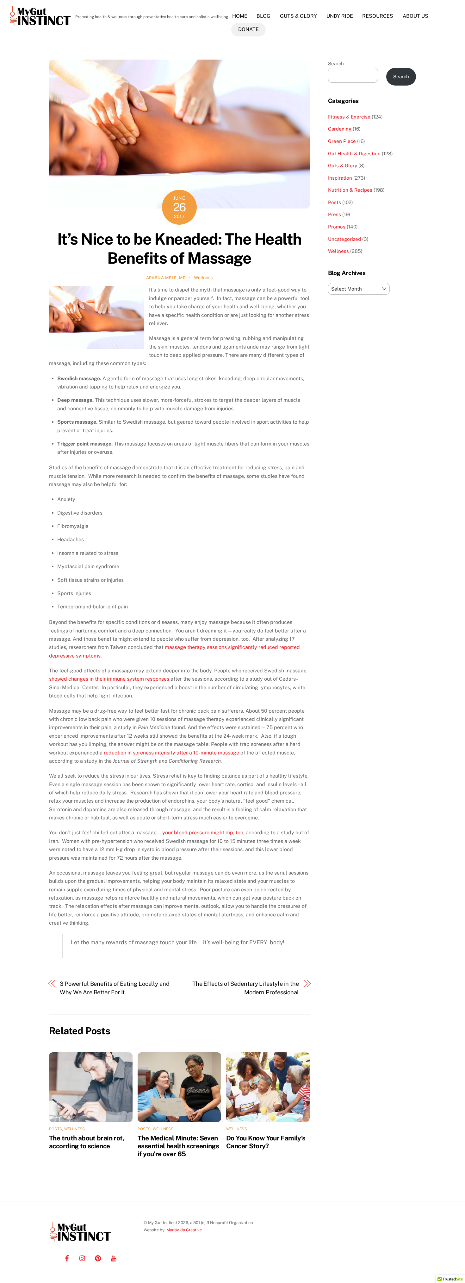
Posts (55, 1129)
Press (334, 214)
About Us (415, 16)
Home (239, 16)
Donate (248, 29)
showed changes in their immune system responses (109, 679)
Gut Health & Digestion (354, 153)
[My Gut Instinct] (40, 25)
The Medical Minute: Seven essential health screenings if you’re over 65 (178, 1146)
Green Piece (342, 141)
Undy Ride (339, 16)
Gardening (339, 129)
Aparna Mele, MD (166, 277)
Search (336, 63)
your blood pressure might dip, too (202, 833)
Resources (377, 16)
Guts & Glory (298, 16)
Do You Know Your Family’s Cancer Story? (265, 1142)
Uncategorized (344, 239)
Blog (263, 16)
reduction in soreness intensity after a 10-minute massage (171, 753)
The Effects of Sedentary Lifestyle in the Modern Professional (245, 987)
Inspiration (340, 178)
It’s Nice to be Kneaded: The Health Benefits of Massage (179, 248)
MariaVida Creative (184, 1230)
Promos (336, 226)
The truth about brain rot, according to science (86, 1142)
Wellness (203, 277)
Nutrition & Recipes (350, 190)
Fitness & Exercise (349, 116)
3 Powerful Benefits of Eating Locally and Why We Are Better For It (115, 987)
